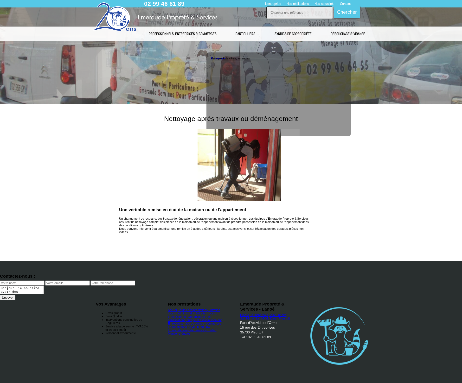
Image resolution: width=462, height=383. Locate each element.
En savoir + (218, 58)
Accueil (173, 310)
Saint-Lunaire (278, 315)
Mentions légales (179, 333)
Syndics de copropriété (293, 34)
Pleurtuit (284, 318)
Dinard (244, 315)
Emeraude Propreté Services (187, 330)
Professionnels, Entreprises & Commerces (183, 34)
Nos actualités (324, 4)
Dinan (274, 318)
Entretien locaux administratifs (194, 311)
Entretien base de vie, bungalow (189, 327)
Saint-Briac (247, 318)
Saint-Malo (262, 318)
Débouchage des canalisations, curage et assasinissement (195, 318)
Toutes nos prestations (193, 310)
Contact (345, 4)
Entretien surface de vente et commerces (194, 323)
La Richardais (259, 315)
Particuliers (245, 34)
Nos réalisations (298, 4)
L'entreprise (273, 4)
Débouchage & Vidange (348, 34)
